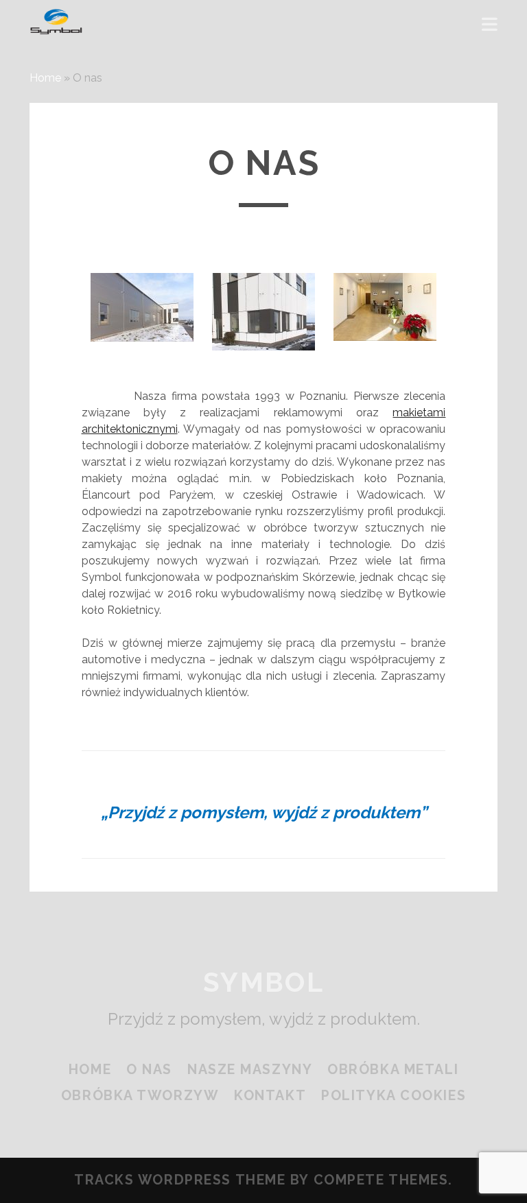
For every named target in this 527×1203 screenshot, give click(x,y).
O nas (149, 1069)
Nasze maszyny (249, 1069)
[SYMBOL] (56, 29)
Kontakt (270, 1096)
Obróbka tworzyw (140, 1096)
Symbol (263, 982)
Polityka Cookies (393, 1096)
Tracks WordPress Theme (179, 1180)
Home (45, 77)
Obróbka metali (392, 1069)
